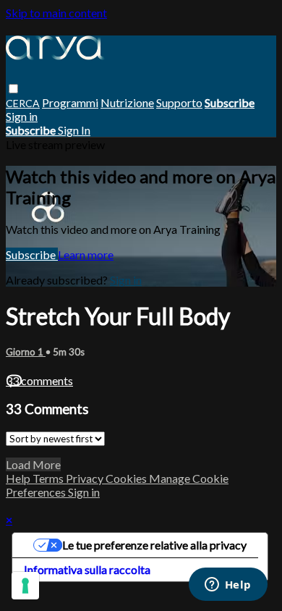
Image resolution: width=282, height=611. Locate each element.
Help (19, 478)
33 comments (39, 380)
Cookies (127, 478)
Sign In (74, 130)
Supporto (179, 102)
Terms (49, 478)
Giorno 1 (26, 352)
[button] (13, 88)
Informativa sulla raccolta (87, 569)
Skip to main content (56, 13)
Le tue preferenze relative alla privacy (154, 545)
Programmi (70, 102)
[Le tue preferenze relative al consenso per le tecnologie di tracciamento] (25, 585)
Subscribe (32, 254)
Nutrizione (127, 102)
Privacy (86, 478)
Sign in (22, 116)
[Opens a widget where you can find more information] (228, 586)
